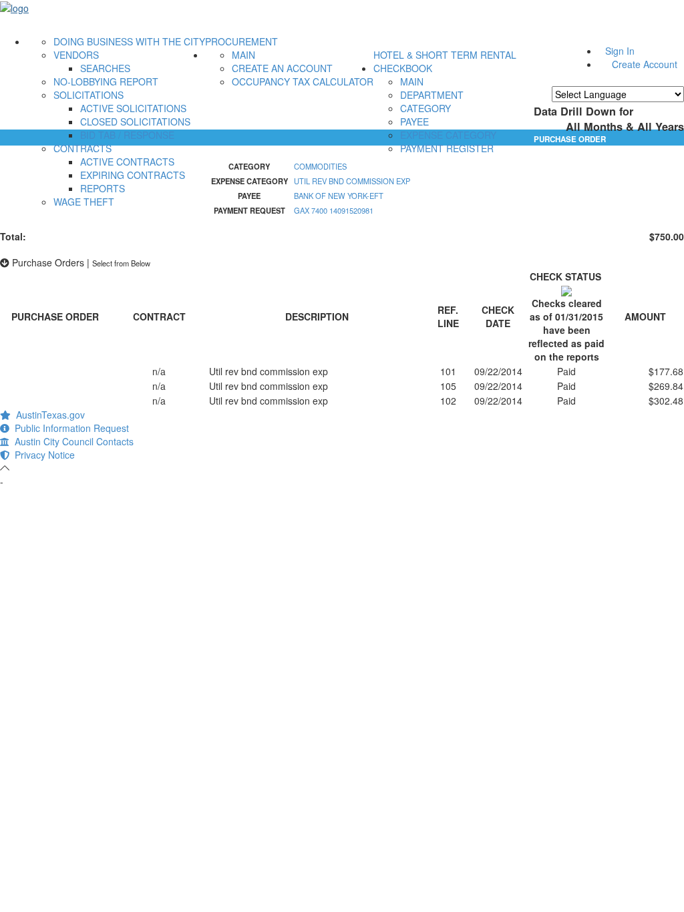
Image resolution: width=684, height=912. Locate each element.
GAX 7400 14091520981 (333, 210)
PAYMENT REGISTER (447, 148)
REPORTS (102, 188)
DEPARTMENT (432, 94)
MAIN (243, 54)
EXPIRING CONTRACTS (132, 175)
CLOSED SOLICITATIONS (135, 121)
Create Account (644, 64)
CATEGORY (425, 108)
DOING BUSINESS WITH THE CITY (129, 41)
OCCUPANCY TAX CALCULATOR (302, 81)
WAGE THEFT (83, 201)
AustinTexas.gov (48, 414)
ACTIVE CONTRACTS (127, 161)
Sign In (620, 50)
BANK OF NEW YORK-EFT (338, 195)
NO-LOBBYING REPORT (105, 81)
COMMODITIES (320, 166)
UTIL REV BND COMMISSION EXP (352, 181)
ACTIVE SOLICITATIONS (133, 108)
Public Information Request (69, 428)
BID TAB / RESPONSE (127, 135)
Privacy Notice (42, 454)
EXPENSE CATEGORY (448, 135)
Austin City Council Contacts (71, 441)
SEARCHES (105, 68)
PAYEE (414, 121)
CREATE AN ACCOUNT (282, 68)
